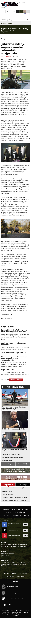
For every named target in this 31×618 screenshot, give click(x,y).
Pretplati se (10, 576)
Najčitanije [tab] (8, 484)
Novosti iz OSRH (15, 509)
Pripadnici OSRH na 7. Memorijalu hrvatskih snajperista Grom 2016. (14, 330)
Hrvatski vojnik (6, 23)
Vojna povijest (6, 515)
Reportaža (8, 56)
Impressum (23, 573)
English (22, 14)
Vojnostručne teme (19, 512)
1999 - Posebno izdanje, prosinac (13, 352)
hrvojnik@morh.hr (9, 553)
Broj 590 (25, 28)
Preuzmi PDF (22, 464)
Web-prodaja (20, 576)
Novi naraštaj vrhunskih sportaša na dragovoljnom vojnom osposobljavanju (15, 358)
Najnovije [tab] (23, 484)
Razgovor (25, 509)
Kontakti (6, 573)
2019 (20, 28)
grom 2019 (12, 379)
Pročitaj (8, 464)
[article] (15, 399)
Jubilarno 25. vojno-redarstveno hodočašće (13, 343)
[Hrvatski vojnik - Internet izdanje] (15, 4)
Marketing (14, 573)
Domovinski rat (17, 515)
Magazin (14, 28)
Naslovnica (6, 509)
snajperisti (19, 379)
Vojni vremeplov (7, 369)
